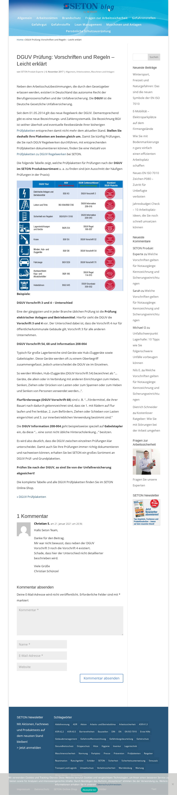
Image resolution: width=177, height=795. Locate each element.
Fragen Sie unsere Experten (145, 482)
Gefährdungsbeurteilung (121, 738)
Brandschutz (71, 18)
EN (120, 731)
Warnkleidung (125, 767)
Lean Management (88, 24)
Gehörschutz (143, 738)
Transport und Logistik (66, 767)
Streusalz (153, 760)
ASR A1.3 (143, 724)
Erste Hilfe (145, 731)
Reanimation (61, 760)
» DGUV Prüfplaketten (31, 497)
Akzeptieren (89, 789)
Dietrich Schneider (145, 407)
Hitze (95, 746)
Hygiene (106, 746)
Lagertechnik (130, 746)
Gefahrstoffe (60, 24)
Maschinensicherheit (65, 753)
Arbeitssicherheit (127, 724)
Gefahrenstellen (144, 18)
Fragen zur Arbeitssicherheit (106, 18)
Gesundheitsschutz (64, 746)
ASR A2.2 (59, 731)
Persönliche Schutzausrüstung (88, 31)
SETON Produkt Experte (32, 71)
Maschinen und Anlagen (124, 24)
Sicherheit (113, 760)
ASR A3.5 (71, 731)
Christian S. (42, 524)
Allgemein (24, 18)
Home (20, 39)
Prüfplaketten (134, 753)
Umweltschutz (87, 767)
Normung (83, 753)
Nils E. (137, 370)
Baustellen (103, 731)
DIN (113, 731)
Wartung (140, 767)
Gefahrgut (39, 24)
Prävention (119, 753)
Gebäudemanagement (66, 738)
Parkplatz (95, 753)
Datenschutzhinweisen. (109, 784)
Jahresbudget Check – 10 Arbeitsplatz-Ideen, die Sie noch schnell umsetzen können (146, 215)
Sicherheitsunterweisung (133, 760)
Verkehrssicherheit (106, 767)
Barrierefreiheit (86, 731)
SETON (101, 760)
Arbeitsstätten (47, 18)
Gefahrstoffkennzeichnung (93, 738)
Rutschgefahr (77, 760)
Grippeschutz (83, 746)
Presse (107, 753)
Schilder (91, 760)
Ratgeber (148, 753)
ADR (75, 724)
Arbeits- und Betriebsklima (103, 724)
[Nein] (172, 784)
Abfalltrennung (62, 724)
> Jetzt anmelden (29, 748)
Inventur (117, 746)
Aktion (84, 724)
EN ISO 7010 (131, 731)
